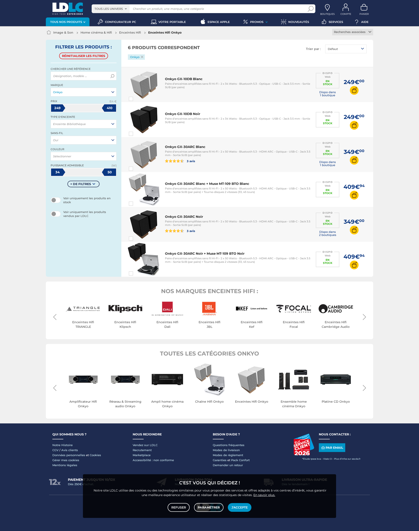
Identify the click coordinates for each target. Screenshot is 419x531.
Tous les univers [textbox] (108, 8)
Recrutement (142, 450)
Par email (334, 448)
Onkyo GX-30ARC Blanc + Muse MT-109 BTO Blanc (207, 184)
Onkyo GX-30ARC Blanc (185, 147)
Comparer (139, 99)
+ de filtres (80, 184)
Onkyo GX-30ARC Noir (184, 217)
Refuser (178, 507)
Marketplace (142, 455)
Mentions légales (64, 465)
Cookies (95, 455)
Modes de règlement (228, 455)
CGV (55, 450)
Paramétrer (209, 507)
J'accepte (240, 507)
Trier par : (313, 49)
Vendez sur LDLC (145, 445)
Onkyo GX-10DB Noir (182, 114)
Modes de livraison (226, 450)
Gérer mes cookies (65, 460)
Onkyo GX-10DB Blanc (184, 79)
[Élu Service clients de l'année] (303, 454)
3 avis (190, 161)
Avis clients (69, 450)
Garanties (220, 460)
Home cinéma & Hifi (96, 32)
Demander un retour (228, 465)
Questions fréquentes (228, 445)
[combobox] (111, 8)
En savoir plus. (264, 495)
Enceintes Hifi (130, 32)
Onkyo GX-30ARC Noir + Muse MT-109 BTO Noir (204, 253)
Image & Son (63, 32)
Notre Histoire (62, 445)
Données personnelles (68, 455)
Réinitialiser (83, 56)
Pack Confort (240, 460)
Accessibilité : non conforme (153, 460)
